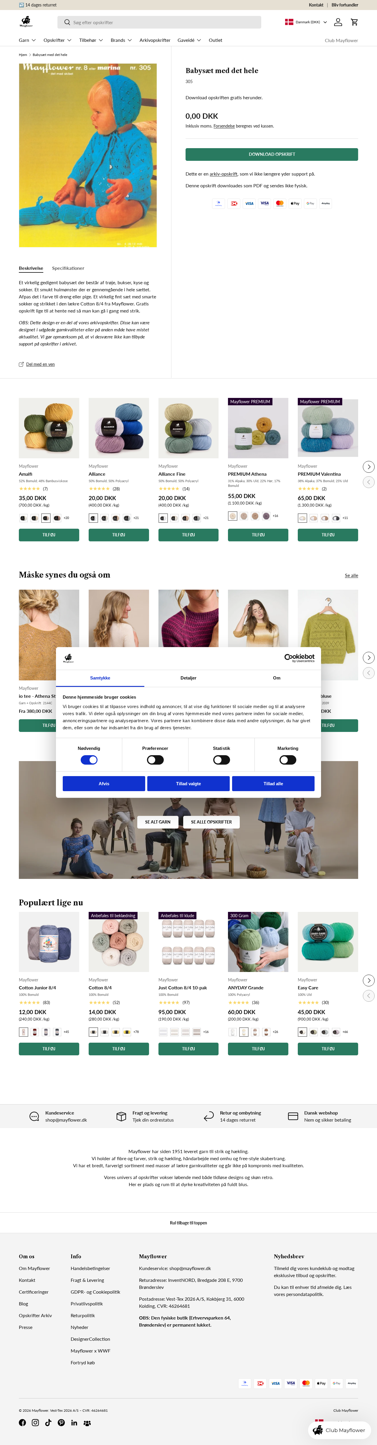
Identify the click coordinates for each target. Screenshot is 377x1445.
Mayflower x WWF (90, 1350)
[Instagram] (35, 1422)
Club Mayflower (341, 40)
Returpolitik (83, 1315)
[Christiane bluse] (328, 635)
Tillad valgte (188, 783)
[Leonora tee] (119, 635)
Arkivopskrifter (155, 40)
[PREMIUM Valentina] (328, 428)
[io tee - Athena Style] (49, 635)
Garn (24, 40)
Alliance (97, 474)
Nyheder (79, 1327)
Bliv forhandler (345, 4)
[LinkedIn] (74, 1422)
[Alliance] (119, 428)
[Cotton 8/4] (119, 942)
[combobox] (159, 22)
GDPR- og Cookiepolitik (95, 1291)
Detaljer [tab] (189, 677)
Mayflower (40, 1410)
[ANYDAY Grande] (258, 942)
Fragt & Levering (87, 1280)
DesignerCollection (90, 1339)
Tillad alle (273, 783)
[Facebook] (22, 1422)
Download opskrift (272, 154)
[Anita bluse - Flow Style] (258, 635)
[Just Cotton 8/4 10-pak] (188, 942)
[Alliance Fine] (188, 428)
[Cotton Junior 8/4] (49, 942)
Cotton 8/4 (100, 987)
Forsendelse (224, 125)
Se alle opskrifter (211, 821)
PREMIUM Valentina (319, 474)
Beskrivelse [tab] (31, 268)
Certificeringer (34, 1291)
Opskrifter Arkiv (35, 1315)
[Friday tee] (188, 635)
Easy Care (308, 987)
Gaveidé (186, 40)
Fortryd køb (83, 1362)
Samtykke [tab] (100, 677)
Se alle (351, 575)
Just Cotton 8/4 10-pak (182, 987)
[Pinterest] (61, 1422)
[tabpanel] (88, 313)
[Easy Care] (328, 942)
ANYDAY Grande (246, 987)
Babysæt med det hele (50, 55)
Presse (25, 1327)
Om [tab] (276, 677)
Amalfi (25, 474)
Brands (118, 40)
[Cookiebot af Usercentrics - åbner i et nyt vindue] (289, 658)
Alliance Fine (172, 474)
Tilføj (48, 725)
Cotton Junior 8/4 (37, 987)
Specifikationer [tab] (68, 268)
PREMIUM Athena (247, 474)
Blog (23, 1303)
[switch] (155, 760)
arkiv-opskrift (223, 173)
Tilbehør (87, 40)
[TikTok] (48, 1422)
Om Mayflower (34, 1268)
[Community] (87, 1422)
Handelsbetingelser (90, 1268)
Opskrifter (54, 40)
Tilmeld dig (285, 1268)
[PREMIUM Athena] (258, 428)
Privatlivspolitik (87, 1303)
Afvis (104, 783)
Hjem (23, 55)
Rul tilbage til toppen (188, 1222)
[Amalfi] (49, 428)
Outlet (215, 40)
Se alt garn (158, 821)
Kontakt (316, 4)
